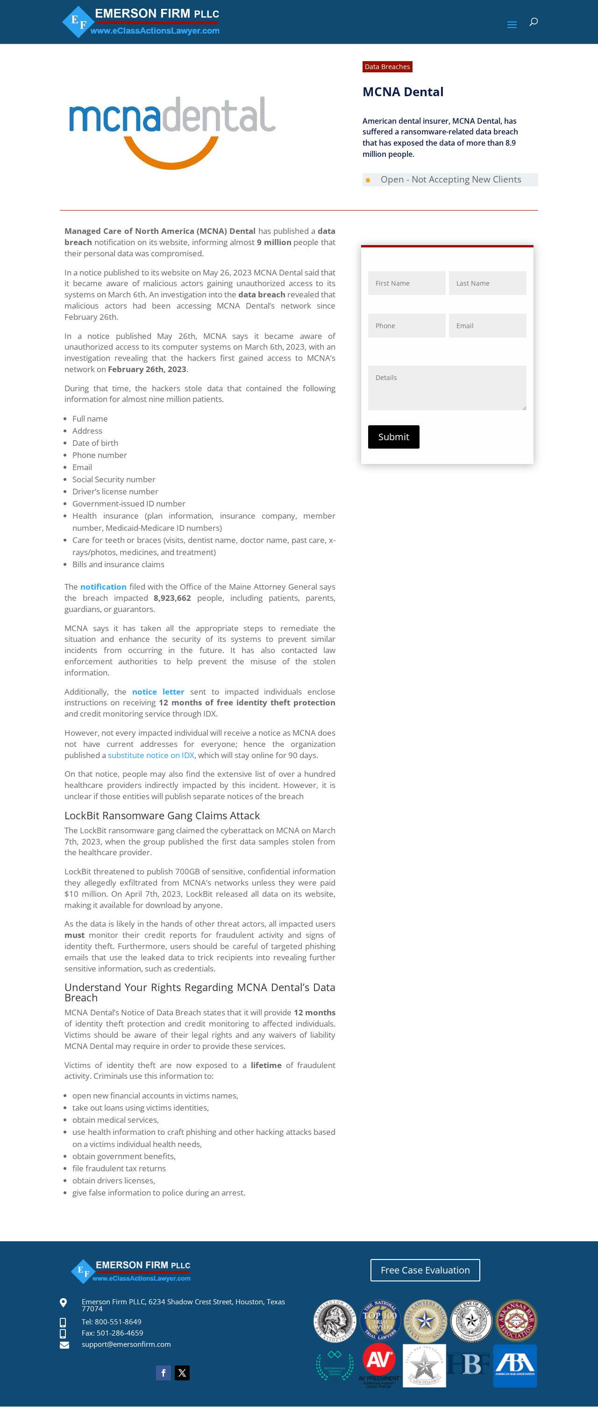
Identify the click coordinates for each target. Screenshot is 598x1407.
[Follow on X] (182, 1372)
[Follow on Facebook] (163, 1372)
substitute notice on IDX (151, 755)
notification (103, 586)
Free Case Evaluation (425, 1270)
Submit (393, 436)
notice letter (158, 691)
